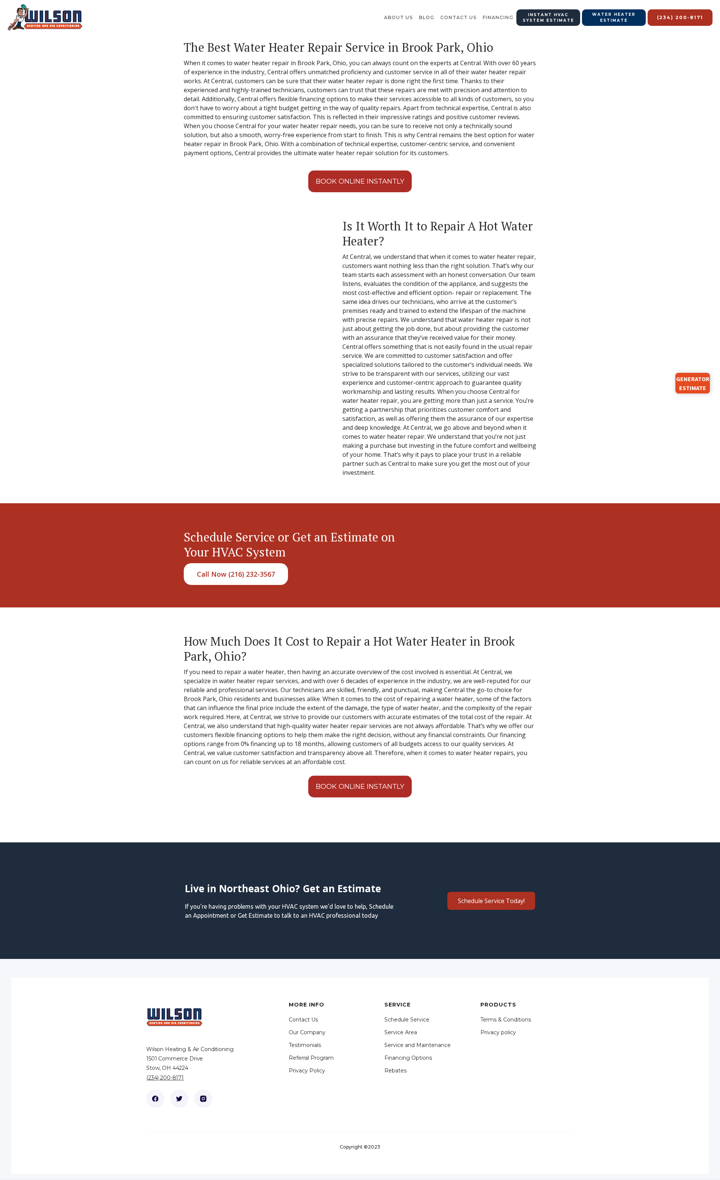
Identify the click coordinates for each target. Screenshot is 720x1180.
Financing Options (408, 1058)
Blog (426, 17)
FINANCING (498, 17)
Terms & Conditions (505, 1020)
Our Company (307, 1032)
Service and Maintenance (417, 1045)
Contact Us (303, 1020)
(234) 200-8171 (165, 1077)
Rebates (395, 1071)
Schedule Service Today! (491, 901)
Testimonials (305, 1045)
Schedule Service (406, 1020)
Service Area (400, 1032)
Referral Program (311, 1058)
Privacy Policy (307, 1071)
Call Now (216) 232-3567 (236, 574)
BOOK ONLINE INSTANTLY (360, 181)
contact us (458, 17)
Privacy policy (498, 1032)
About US (398, 17)
